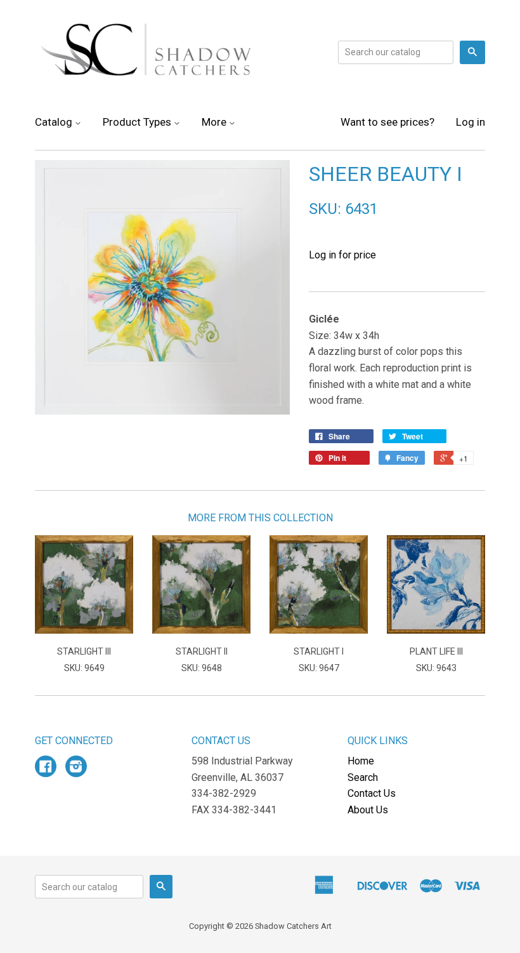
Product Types (138, 122)
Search (363, 777)
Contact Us (372, 793)
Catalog (55, 122)
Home (361, 761)
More (215, 122)
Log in (470, 122)
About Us (368, 810)
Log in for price (342, 255)
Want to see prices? (387, 122)
